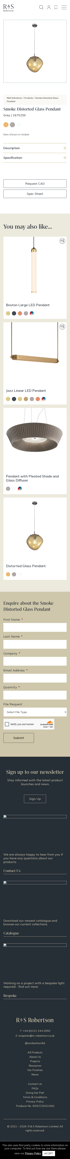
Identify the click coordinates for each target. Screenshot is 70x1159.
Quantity (11, 687)
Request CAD (35, 183)
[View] (35, 908)
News (35, 1074)
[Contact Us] (35, 844)
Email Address (15, 670)
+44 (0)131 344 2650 (36, 1030)
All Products (35, 1052)
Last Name (13, 636)
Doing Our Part (35, 1092)
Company (11, 653)
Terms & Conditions (35, 1097)
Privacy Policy (35, 1101)
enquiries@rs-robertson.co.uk (37, 1035)
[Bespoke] (35, 971)
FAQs (35, 1088)
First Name (13, 619)
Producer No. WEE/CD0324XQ (35, 1106)
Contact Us (35, 1084)
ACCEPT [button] (48, 1153)
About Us (35, 1056)
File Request (12, 704)
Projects (35, 1061)
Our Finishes (35, 1070)
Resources (35, 1065)
